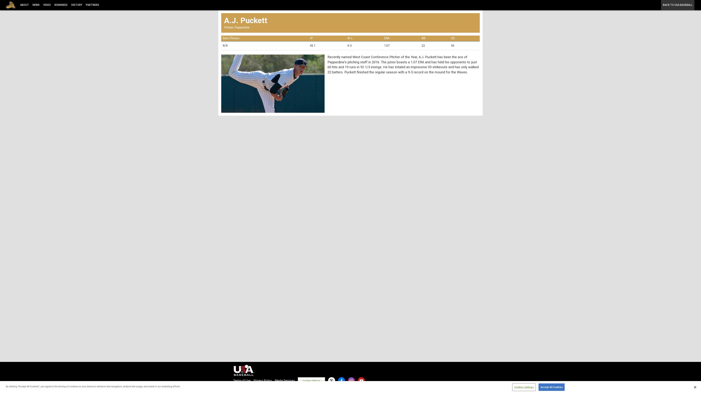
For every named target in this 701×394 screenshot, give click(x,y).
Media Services (285, 380)
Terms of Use (242, 380)
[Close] (695, 387)
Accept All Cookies (552, 387)
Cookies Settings (311, 380)
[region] (350, 387)
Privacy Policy (263, 380)
